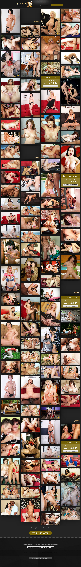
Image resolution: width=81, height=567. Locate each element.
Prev (32, 527)
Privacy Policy (61, 561)
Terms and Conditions (21, 561)
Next (49, 527)
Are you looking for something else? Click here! (40, 558)
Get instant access (57, 4)
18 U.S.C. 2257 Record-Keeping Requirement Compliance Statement (48, 561)
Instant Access (44, 542)
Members (35, 542)
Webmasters (33, 561)
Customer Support (27, 561)
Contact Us (37, 561)
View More (48, 542)
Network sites (39, 542)
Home (32, 542)
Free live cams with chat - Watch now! (40, 548)
